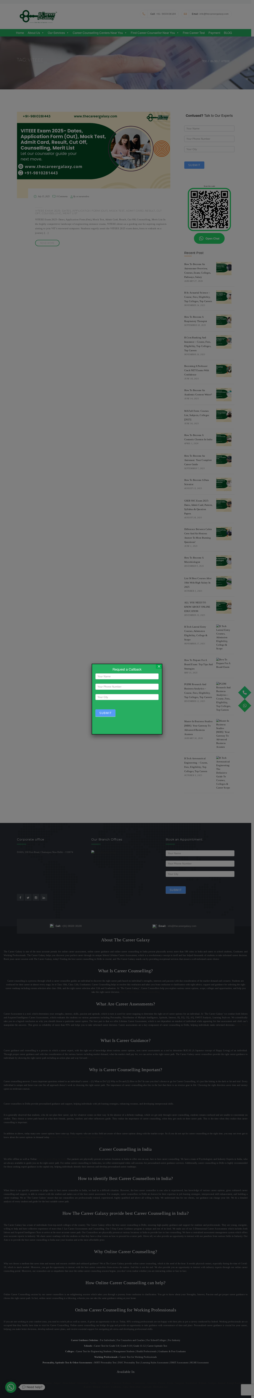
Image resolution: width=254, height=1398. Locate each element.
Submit (105, 713)
